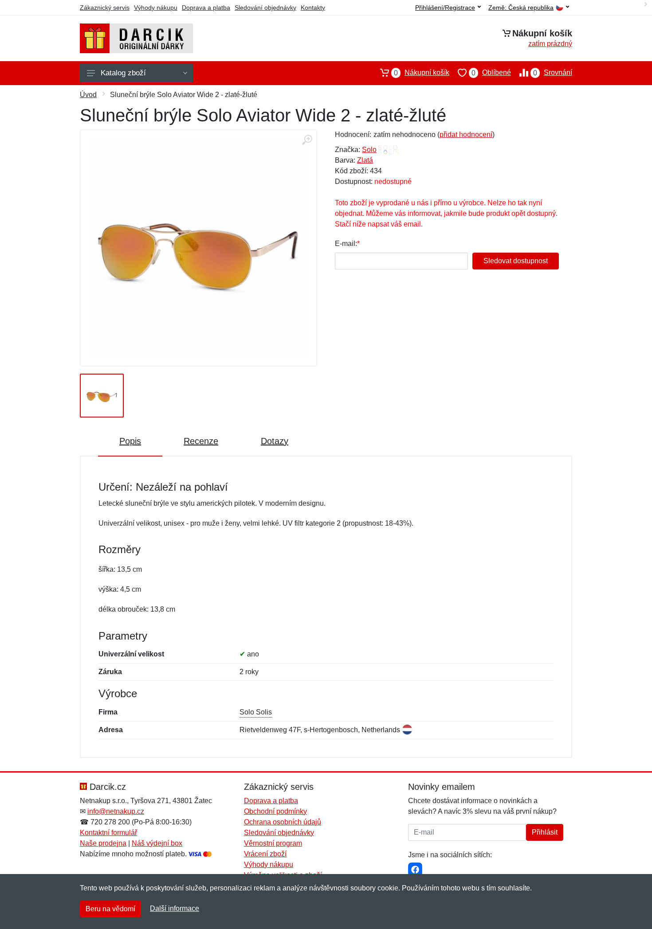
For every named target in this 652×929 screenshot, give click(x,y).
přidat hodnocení (466, 134)
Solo (369, 149)
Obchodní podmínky (275, 811)
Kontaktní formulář (108, 832)
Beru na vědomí (110, 909)
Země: (521, 7)
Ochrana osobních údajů (282, 822)
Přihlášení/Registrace (445, 7)
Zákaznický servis (105, 7)
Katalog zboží (123, 73)
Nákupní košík (421, 73)
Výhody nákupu (155, 7)
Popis (130, 441)
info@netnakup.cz (115, 811)
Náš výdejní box (157, 843)
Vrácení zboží (265, 854)
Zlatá (365, 160)
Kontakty (313, 7)
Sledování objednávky (265, 7)
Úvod (88, 94)
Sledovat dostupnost (515, 261)
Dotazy (274, 441)
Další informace (174, 908)
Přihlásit (545, 832)
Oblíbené (491, 73)
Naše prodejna (103, 843)
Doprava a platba (206, 7)
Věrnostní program (273, 843)
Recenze (201, 441)
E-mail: (346, 243)
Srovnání (552, 73)
